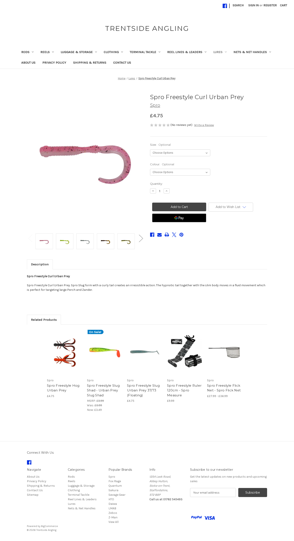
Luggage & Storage (77, 52)
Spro (111, 476)
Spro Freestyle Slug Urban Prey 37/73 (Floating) (143, 390)
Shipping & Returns (89, 62)
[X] (174, 235)
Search (238, 5)
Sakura (113, 490)
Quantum (115, 486)
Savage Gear (116, 495)
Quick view (61, 348)
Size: (160, 144)
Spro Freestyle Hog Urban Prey (63, 387)
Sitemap (33, 495)
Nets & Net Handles (250, 52)
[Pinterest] (181, 235)
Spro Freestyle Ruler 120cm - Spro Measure (184, 390)
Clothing (111, 52)
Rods (25, 52)
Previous (30, 238)
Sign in (253, 5)
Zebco (112, 513)
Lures (218, 52)
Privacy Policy (54, 62)
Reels (45, 52)
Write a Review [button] (204, 125)
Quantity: (156, 183)
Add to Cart (185, 356)
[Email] (159, 235)
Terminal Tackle (143, 52)
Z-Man (113, 517)
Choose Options (64, 356)
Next (140, 238)
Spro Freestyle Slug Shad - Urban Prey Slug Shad (103, 390)
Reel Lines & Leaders (184, 52)
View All (113, 522)
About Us (28, 62)
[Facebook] (225, 6)
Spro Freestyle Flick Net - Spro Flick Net (224, 387)
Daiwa (112, 504)
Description (40, 264)
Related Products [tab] (44, 320)
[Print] (167, 235)
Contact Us (122, 62)
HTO (111, 499)
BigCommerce (49, 526)
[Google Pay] (179, 218)
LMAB (112, 508)
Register (270, 5)
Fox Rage (114, 481)
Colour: (162, 164)
